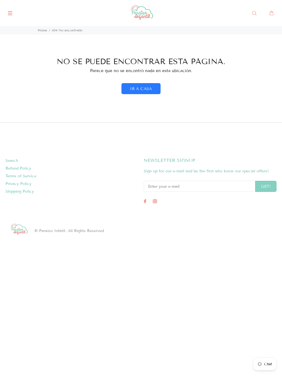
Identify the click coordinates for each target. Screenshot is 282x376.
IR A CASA (141, 88)
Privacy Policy (18, 183)
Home (42, 30)
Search (12, 160)
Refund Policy (18, 168)
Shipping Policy (20, 191)
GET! (266, 186)
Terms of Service (21, 176)
